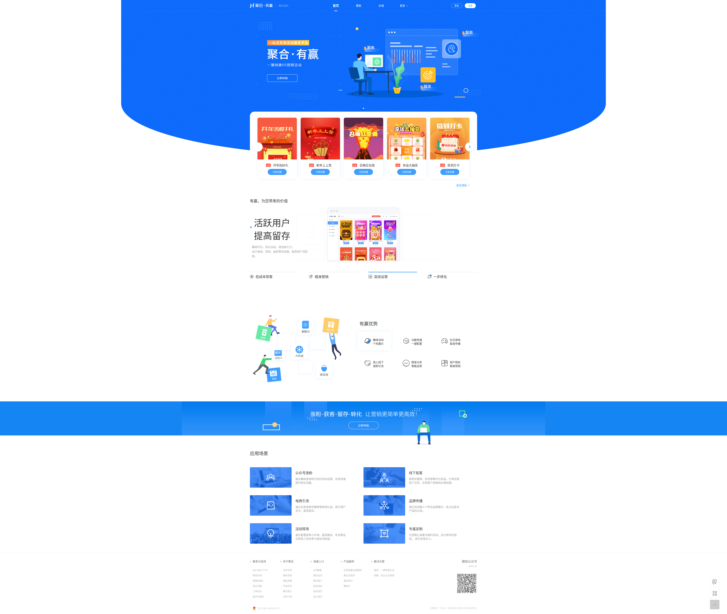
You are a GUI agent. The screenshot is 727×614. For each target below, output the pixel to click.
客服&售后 (258, 580)
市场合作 (287, 586)
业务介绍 (287, 596)
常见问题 (257, 586)
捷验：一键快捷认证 (384, 570)
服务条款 (287, 575)
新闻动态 (317, 586)
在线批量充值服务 (353, 570)
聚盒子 (347, 586)
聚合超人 (317, 580)
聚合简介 (287, 591)
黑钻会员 (317, 575)
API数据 (317, 570)
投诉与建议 (258, 596)
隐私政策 (287, 580)
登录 (456, 5)
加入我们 (317, 596)
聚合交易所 (349, 575)
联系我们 (317, 591)
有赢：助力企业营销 (384, 575)
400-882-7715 (260, 570)
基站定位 (348, 580)
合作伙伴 (287, 570)
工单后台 (257, 591)
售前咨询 (257, 575)
